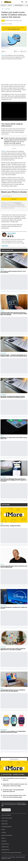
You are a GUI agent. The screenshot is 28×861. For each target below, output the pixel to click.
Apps (3, 8)
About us (3, 838)
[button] (26, 2)
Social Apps (7, 8)
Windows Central (5, 849)
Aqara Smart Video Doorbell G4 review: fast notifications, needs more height (15, 784)
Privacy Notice (18, 204)
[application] (14, 110)
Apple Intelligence (19, 5)
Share (4, 51)
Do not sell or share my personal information (11, 852)
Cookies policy (5, 823)
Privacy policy (4, 820)
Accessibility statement (7, 826)
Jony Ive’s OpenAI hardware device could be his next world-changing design (14, 796)
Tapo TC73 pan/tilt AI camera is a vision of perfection (14, 779)
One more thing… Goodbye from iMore (13, 774)
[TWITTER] (8, 236)
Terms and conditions (6, 815)
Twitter (3, 55)
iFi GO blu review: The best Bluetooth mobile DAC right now (13, 790)
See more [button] (14, 148)
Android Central (5, 846)
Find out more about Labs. (14, 29)
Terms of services (16, 202)
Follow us (17, 51)
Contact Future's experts (7, 818)
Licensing (4, 832)
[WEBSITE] (11, 236)
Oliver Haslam (10, 20)
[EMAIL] (13, 236)
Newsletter (24, 51)
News (3, 20)
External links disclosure (7, 835)
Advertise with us (5, 844)
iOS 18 (9, 5)
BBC (5, 151)
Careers (3, 829)
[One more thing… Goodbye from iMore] (14, 768)
